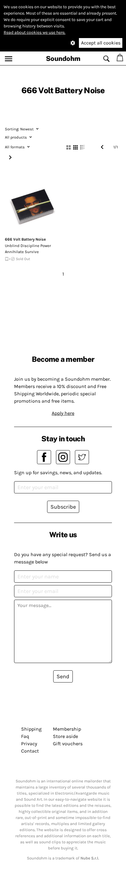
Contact (30, 751)
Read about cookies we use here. (34, 32)
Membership (67, 729)
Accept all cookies (100, 43)
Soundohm (63, 58)
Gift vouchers (68, 743)
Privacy (29, 743)
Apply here (63, 413)
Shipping (31, 729)
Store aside (65, 736)
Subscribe (63, 506)
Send (63, 676)
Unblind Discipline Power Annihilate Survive (28, 248)
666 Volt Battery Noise (25, 239)
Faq (25, 736)
